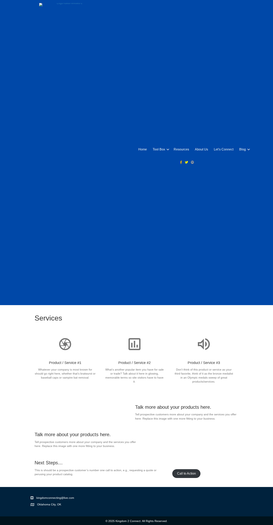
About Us (201, 149)
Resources (181, 149)
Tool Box (159, 149)
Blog (242, 149)
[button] (168, 149)
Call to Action (186, 473)
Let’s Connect (223, 149)
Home (142, 149)
